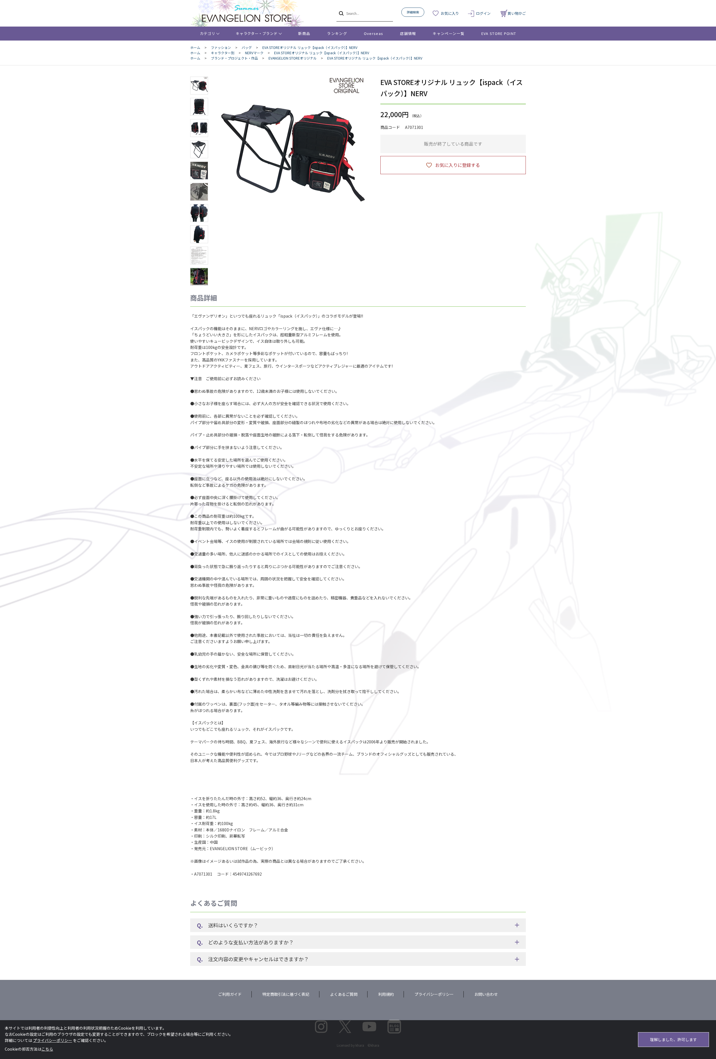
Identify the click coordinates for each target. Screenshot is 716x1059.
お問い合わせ (486, 994)
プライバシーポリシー (434, 994)
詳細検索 (413, 12)
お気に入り (450, 13)
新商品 (304, 33)
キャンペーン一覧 (448, 33)
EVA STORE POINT (498, 33)
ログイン (483, 13)
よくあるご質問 (343, 994)
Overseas (373, 33)
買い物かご (517, 13)
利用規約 (386, 994)
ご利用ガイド (230, 994)
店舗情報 (408, 33)
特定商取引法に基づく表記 (285, 994)
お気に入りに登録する (457, 165)
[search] (340, 13)
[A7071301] (199, 85)
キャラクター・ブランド (256, 33)
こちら (47, 1049)
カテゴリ (207, 33)
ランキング (337, 33)
